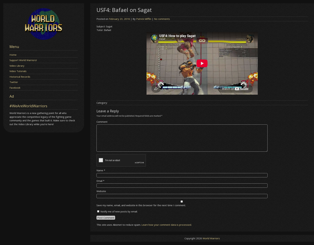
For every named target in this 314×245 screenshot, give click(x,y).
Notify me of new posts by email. (119, 211)
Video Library (16, 65)
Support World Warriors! (23, 60)
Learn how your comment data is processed (166, 224)
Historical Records (19, 76)
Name (100, 170)
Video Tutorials (17, 71)
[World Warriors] (43, 38)
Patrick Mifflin (143, 18)
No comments (162, 18)
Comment (101, 121)
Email (100, 180)
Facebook (14, 87)
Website (101, 191)
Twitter (13, 82)
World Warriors (211, 238)
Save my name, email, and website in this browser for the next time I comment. (141, 205)
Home (13, 54)
